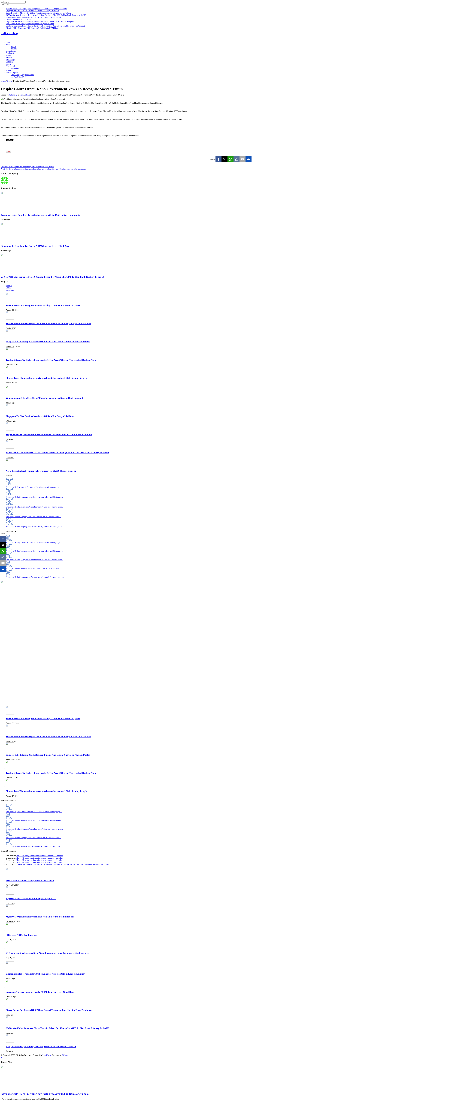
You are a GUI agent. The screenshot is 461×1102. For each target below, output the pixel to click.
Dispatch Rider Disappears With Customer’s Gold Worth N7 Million (32, 28)
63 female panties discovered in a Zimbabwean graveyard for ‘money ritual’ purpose (47, 953)
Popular (9, 286)
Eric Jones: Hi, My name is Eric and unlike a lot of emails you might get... (34, 487)
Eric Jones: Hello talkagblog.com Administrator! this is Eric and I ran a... (33, 517)
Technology (10, 60)
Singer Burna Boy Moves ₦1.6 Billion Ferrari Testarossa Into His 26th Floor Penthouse (39, 13)
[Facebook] (218, 159)
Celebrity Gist (11, 53)
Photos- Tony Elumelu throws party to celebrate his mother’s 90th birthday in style (46, 378)
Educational (10, 66)
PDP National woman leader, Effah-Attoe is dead (30, 880)
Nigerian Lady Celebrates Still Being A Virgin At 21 (31, 898)
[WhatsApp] (230, 159)
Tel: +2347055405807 (19, 77)
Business (14, 49)
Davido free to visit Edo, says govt (19, 19)
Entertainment (11, 51)
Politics (13, 47)
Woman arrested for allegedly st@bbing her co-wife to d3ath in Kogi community (36, 9)
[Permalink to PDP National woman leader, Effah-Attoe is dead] (10, 876)
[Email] (243, 159)
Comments (10, 290)
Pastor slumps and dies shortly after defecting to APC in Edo (27, 167)
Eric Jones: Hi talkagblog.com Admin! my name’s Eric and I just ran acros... (34, 507)
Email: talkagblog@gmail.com (22, 75)
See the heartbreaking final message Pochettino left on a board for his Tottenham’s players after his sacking (43, 169)
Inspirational (15, 68)
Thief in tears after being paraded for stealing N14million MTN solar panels (43, 305)
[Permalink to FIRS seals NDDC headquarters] (10, 930)
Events (8, 70)
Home (8, 42)
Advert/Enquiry (12, 73)
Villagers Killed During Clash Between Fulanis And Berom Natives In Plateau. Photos (48, 341)
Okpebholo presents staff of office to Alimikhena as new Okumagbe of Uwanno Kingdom (40, 22)
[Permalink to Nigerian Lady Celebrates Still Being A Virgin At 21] (10, 894)
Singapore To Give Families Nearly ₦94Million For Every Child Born (32, 11)
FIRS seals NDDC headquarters (21, 935)
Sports (8, 55)
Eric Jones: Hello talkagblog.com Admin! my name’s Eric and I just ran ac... (34, 497)
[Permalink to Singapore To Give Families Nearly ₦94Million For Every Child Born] (19, 241)
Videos (8, 64)
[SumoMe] (249, 159)
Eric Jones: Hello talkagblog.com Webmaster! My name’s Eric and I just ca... (35, 527)
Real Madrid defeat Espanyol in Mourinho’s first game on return (30, 24)
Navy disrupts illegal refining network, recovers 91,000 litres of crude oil (33, 17)
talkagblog (13, 95)
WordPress (46, 1055)
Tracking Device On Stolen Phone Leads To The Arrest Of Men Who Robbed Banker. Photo (51, 360)
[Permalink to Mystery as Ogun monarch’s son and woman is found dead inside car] (10, 912)
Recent (8, 288)
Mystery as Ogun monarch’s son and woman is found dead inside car (40, 916)
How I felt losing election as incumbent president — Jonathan (39, 856)
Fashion (9, 57)
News (8, 44)
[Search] (2, 2)
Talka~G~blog (9, 33)
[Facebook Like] (237, 159)
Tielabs (64, 1055)
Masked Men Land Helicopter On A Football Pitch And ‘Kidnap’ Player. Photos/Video (48, 323)
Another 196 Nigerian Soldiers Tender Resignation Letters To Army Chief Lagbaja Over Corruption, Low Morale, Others (62, 864)
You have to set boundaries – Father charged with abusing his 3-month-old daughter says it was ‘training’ (45, 26)
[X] (224, 159)
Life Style (9, 62)
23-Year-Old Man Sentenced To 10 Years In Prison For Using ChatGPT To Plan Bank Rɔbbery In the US (46, 15)
